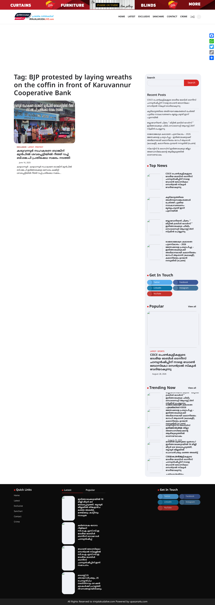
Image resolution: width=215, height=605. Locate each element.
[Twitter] (211, 46)
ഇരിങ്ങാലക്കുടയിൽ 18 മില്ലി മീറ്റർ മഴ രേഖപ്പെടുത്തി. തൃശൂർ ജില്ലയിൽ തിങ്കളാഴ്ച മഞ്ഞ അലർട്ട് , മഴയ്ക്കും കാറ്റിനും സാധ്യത (90, 507)
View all (192, 307)
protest (39, 147)
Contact (172, 16)
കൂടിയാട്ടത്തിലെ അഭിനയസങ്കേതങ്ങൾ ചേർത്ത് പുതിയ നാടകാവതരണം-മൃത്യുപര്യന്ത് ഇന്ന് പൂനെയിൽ (171, 114)
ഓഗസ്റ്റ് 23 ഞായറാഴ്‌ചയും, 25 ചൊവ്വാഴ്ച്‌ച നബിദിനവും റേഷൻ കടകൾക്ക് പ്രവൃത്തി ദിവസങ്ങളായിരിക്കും (90, 582)
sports (161, 351)
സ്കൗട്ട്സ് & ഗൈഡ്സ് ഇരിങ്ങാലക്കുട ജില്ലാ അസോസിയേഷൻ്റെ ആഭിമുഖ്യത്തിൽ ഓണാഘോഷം (169, 152)
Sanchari (158, 16)
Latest (131, 16)
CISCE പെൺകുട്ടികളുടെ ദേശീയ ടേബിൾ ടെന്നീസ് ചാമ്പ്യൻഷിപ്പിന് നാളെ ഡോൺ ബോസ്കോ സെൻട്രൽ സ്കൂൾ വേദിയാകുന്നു (171, 103)
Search (151, 77)
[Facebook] (211, 35)
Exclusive (144, 16)
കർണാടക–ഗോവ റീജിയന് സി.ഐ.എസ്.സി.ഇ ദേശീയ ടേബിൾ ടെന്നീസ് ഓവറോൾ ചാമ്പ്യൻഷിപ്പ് (88, 532)
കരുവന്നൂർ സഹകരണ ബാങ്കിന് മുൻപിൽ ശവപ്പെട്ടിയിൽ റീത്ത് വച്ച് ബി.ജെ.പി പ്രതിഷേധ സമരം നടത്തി (43, 154)
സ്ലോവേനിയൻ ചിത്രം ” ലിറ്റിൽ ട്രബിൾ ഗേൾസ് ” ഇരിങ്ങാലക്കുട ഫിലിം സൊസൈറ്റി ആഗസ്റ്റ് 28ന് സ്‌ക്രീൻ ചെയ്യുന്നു (170, 126)
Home (121, 16)
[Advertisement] (107, 46)
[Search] (199, 17)
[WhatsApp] (211, 41)
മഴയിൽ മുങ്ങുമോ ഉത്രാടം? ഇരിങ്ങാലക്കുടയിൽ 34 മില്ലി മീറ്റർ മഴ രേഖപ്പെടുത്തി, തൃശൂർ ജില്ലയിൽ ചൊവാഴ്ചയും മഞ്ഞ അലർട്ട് (182, 431)
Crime (183, 16)
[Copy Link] (211, 52)
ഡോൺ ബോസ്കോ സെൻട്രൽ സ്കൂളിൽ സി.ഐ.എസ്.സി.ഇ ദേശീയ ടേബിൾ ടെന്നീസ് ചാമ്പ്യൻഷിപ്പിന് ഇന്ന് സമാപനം (89, 557)
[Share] (211, 58)
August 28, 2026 (159, 374)
